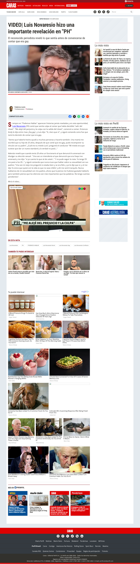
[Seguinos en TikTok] (108, 11)
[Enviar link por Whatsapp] (78, 116)
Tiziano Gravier (11, 12)
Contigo (52, 546)
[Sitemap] (81, 536)
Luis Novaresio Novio (49, 245)
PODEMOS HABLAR (33, 245)
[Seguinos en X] (103, 11)
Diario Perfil (39, 541)
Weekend (75, 541)
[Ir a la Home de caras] (11, 7)
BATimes (101, 541)
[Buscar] (131, 12)
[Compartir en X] (74, 116)
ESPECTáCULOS (44, 19)
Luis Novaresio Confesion (81, 245)
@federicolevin (20, 109)
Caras (45, 546)
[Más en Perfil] (19, 487)
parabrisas (80, 493)
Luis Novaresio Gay (64, 245)
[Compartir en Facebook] (70, 116)
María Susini (30, 12)
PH (23, 245)
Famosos (28, 6)
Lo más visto (102, 45)
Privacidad (70, 551)
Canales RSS (36, 551)
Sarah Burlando (53, 12)
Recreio (98, 546)
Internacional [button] (60, 6)
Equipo (78, 551)
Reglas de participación (91, 551)
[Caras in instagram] (95, 11)
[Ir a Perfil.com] (129, 2)
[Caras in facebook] (99, 11)
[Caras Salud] (113, 205)
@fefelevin (30, 109)
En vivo (130, 5)
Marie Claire (58, 541)
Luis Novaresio (19, 126)
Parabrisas (84, 541)
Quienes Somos (48, 551)
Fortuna (67, 541)
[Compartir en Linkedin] (83, 116)
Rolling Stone (79, 546)
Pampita (63, 12)
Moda (51, 6)
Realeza (45, 6)
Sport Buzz (89, 546)
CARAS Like (71, 5)
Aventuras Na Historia (64, 546)
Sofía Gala (21, 12)
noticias (17, 493)
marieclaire (38, 493)
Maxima (105, 546)
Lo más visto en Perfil (107, 123)
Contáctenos (60, 551)
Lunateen (93, 541)
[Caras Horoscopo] (113, 214)
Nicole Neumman (41, 12)
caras (59, 493)
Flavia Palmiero (72, 12)
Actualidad (37, 6)
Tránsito (105, 551)
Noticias (21, 6)
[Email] (87, 116)
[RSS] (77, 536)
